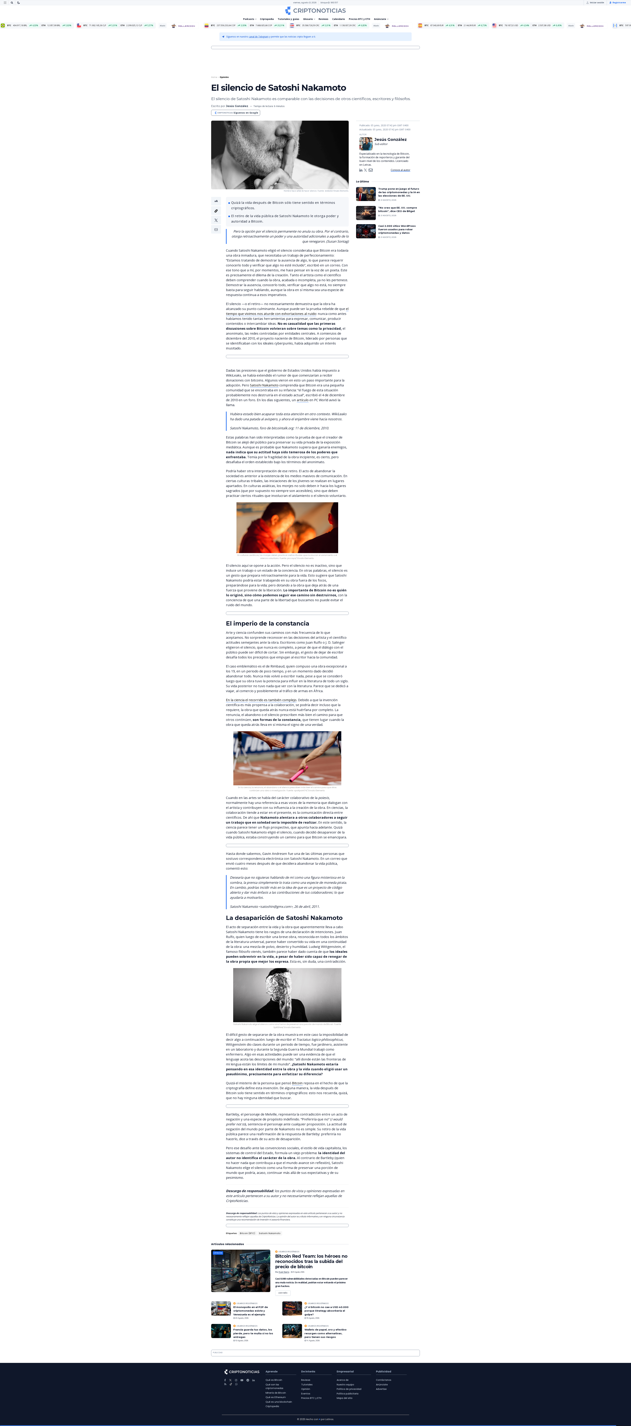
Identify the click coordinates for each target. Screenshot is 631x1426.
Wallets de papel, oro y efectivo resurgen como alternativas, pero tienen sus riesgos (325, 1333)
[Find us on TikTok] (231, 1384)
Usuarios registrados (288, 1251)
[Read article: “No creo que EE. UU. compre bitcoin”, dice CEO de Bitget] (366, 213)
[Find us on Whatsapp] (236, 1384)
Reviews (323, 19)
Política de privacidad (349, 1389)
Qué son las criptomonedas (274, 1386)
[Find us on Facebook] (225, 1380)
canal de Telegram (259, 36)
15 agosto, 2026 (241, 1340)
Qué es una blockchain (279, 1401)
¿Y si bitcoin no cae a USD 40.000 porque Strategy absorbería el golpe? (326, 1311)
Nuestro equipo (345, 1384)
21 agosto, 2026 (298, 1272)
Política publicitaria (347, 1393)
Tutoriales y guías (288, 19)
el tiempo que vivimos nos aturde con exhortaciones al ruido (287, 311)
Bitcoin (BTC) (247, 1233)
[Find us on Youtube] (242, 1380)
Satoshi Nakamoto (264, 385)
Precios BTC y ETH (359, 19)
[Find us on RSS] (225, 1384)
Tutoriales (307, 1384)
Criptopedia (267, 19)
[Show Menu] (5, 2)
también (274, 700)
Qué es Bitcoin (274, 1380)
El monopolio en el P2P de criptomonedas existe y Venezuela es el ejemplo (250, 1311)
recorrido (256, 700)
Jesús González (237, 106)
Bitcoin (297, 1083)
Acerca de (343, 1380)
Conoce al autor (400, 170)
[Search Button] (11, 2)
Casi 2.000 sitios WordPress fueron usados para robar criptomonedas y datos (397, 229)
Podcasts (248, 19)
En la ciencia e (236, 700)
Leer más (284, 1292)
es (265, 700)
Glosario (308, 19)
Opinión (224, 77)
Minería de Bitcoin (276, 1392)
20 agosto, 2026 (241, 1318)
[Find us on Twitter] (230, 1380)
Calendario (338, 19)
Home (214, 77)
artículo (303, 400)
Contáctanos (383, 1380)
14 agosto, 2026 (313, 1340)
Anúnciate (380, 19)
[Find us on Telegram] (247, 1380)
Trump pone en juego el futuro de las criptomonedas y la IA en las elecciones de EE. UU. (399, 192)
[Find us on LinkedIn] (253, 1380)
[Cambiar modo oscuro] (18, 2)
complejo (288, 700)
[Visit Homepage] (315, 10)
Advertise (381, 1389)
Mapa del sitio (344, 1398)
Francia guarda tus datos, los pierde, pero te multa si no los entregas (253, 1333)
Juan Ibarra (284, 1272)
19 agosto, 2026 (312, 1318)
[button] (216, 215)
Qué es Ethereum (276, 1397)
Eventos (305, 1393)
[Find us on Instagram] (236, 1380)
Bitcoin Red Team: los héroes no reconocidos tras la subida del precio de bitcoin (311, 1261)
